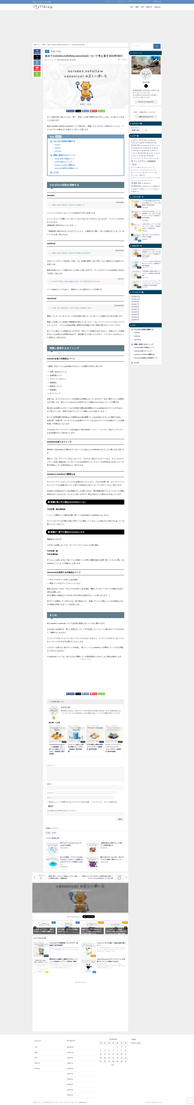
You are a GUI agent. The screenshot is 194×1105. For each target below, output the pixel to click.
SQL (157, 153)
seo (59, 51)
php (146, 150)
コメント (51, 765)
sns (150, 153)
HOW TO (149, 7)
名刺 (137, 186)
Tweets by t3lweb (136, 1043)
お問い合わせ (157, 1)
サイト (49, 798)
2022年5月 (135, 314)
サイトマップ (133, 1)
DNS (135, 142)
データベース (152, 172)
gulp (142, 142)
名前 (49, 784)
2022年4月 (135, 317)
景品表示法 (147, 186)
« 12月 (112, 1065)
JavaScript (137, 148)
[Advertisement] (97, 25)
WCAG (135, 155)
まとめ (55, 172)
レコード (149, 180)
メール (50, 793)
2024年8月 (135, 301)
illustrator (145, 145)
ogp (156, 148)
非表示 (58, 136)
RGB (135, 153)
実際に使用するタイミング (63, 155)
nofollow (57, 148)
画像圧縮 (156, 186)
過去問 (156, 189)
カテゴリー (135, 128)
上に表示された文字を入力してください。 (62, 810)
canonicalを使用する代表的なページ (66, 168)
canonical (57, 151)
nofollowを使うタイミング (63, 162)
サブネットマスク (149, 167)
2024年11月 (135, 299)
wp (150, 155)
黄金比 (136, 191)
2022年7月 (135, 309)
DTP (142, 7)
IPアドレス (156, 145)
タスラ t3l (123, 59)
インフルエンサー (152, 158)
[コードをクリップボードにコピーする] (122, 205)
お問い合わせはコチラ (146, 116)
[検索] (157, 46)
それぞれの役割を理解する (63, 141)
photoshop (137, 150)
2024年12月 (135, 296)
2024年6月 (135, 307)
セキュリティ (151, 170)
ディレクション (138, 172)
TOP (131, 7)
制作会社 (147, 183)
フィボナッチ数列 (139, 175)
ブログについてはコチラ (146, 102)
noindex (57, 144)
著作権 (136, 189)
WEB (137, 7)
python (154, 150)
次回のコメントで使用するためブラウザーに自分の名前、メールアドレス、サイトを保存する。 (83, 802)
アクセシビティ (138, 158)
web (143, 155)
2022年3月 (135, 319)
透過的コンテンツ (146, 189)
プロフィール (109, 1)
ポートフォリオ (154, 177)
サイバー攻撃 (137, 167)
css (144, 140)
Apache (135, 140)
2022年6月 (135, 312)
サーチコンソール (139, 170)
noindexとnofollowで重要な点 (64, 165)
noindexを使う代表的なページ (64, 158)
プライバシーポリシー (145, 1)
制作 (137, 183)
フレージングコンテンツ (140, 177)
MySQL (148, 148)
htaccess (151, 142)
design (152, 140)
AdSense (157, 7)
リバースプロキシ (138, 180)
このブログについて (121, 1)
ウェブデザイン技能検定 (144, 162)
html (53, 51)
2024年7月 (135, 304)
